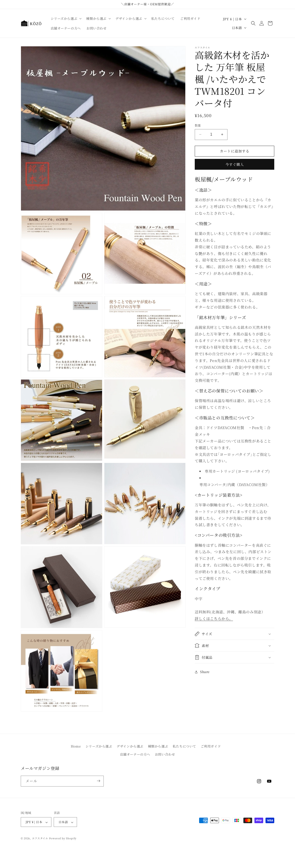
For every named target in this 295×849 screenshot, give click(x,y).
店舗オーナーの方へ (135, 754)
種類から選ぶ (158, 746)
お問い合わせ (165, 754)
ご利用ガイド (211, 746)
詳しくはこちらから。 (214, 618)
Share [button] (205, 671)
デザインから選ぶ (130, 746)
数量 (198, 125)
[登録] (98, 780)
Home (76, 746)
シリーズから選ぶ (99, 746)
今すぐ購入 (234, 164)
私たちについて (184, 746)
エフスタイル (40, 838)
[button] (66, 18)
